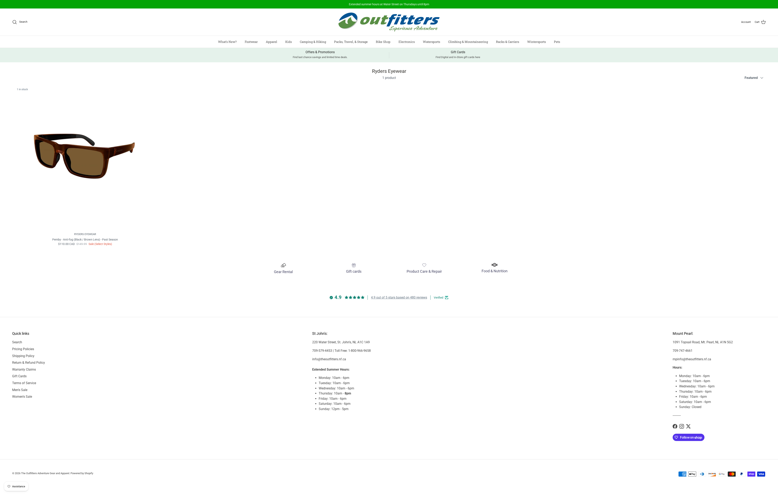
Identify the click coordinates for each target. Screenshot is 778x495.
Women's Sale (22, 397)
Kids (288, 42)
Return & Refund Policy (28, 363)
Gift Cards (19, 376)
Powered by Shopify (82, 473)
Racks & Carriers (507, 42)
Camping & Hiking (313, 42)
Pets (557, 42)
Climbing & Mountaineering (468, 42)
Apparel (271, 42)
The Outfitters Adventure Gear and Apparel (45, 473)
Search (17, 342)
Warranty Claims (24, 369)
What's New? (227, 42)
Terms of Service (24, 383)
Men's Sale (19, 390)
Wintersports (536, 42)
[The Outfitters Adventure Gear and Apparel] (389, 22)
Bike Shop (383, 42)
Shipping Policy (23, 356)
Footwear (251, 42)
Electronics (407, 42)
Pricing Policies (23, 349)
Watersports (431, 42)
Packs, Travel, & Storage (351, 42)
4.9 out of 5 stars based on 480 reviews (399, 297)
